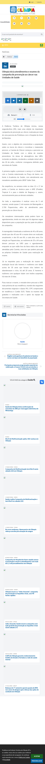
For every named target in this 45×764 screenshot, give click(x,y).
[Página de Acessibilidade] (28, 23)
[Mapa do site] (21, 23)
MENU (6, 45)
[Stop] (25, 109)
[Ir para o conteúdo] (35, 23)
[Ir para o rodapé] (17, 28)
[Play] (20, 109)
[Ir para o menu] (39, 23)
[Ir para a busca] (13, 28)
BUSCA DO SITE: (7, 31)
